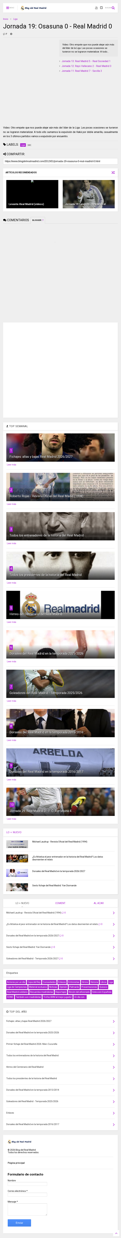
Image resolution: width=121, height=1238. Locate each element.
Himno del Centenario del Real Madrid (35, 614)
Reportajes (60, 992)
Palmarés (74, 987)
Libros (104, 982)
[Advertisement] (26, 59)
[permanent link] (11, 34)
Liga (15, 19)
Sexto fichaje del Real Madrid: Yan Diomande (54, 885)
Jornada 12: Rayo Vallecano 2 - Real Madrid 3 (86, 66)
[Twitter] (101, 7)
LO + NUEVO (14, 832)
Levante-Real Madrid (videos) (26, 204)
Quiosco (103, 987)
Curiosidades (49, 982)
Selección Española (101, 992)
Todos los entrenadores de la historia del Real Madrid (46, 535)
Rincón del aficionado (79, 992)
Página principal (16, 1163)
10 (12, 804)
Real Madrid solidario (17, 992)
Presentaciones (89, 987)
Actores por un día (16, 982)
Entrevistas (73, 982)
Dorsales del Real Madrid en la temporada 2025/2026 (46, 653)
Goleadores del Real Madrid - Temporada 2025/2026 (45, 693)
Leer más (11, 464)
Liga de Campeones (17, 987)
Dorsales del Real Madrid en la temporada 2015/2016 (46, 732)
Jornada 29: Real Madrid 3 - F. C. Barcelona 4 (40, 811)
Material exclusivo (38, 987)
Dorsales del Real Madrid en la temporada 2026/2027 (58, 871)
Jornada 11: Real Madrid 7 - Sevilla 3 (82, 70)
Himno (85, 982)
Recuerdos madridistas (41, 992)
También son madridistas (28, 997)
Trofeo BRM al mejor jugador (57, 997)
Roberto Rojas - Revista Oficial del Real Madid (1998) (46, 496)
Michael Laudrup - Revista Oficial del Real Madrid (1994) (59, 841)
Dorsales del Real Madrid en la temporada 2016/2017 (46, 771)
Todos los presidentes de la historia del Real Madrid (45, 575)
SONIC (10, 997)
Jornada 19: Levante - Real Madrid (85, 204)
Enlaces (62, 982)
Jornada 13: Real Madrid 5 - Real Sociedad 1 (86, 61)
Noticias (53, 987)
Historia (94, 982)
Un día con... (80, 997)
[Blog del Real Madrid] (33, 8)
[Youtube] (96, 7)
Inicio (5, 19)
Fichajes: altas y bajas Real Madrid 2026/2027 (40, 457)
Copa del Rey (34, 982)
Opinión (63, 987)
